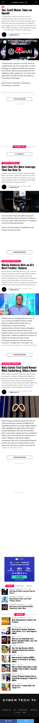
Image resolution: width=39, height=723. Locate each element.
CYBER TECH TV (14, 35)
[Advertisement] (19, 124)
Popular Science (23, 710)
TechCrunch (33, 710)
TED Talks (17, 712)
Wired (24, 712)
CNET (15, 710)
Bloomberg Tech (6, 710)
